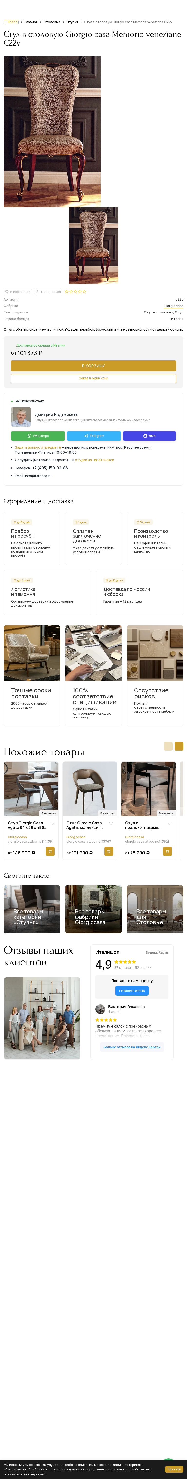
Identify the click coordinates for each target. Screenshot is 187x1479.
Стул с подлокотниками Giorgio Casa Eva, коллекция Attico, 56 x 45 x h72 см (144, 826)
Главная (31, 22)
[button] (168, 746)
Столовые (52, 22)
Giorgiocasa (173, 305)
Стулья (72, 22)
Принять (174, 1469)
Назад (13, 22)
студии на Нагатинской (94, 460)
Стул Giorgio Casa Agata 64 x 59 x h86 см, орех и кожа (26, 826)
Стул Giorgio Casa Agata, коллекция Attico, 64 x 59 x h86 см (85, 826)
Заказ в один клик (93, 378)
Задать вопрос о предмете (38, 447)
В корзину (93, 365)
